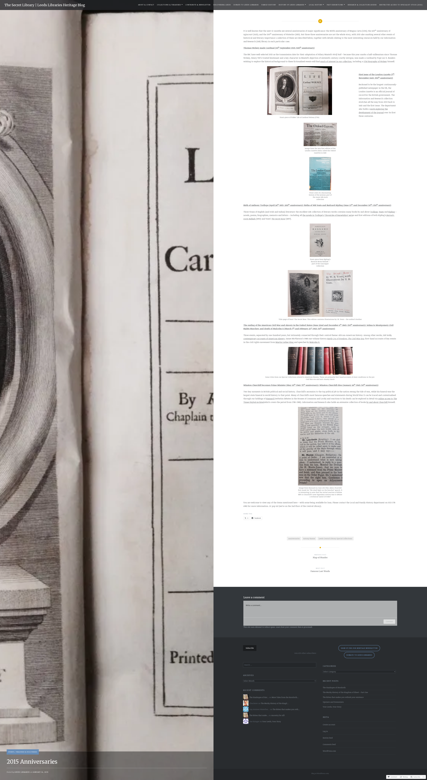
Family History (268, 5)
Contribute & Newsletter (197, 5)
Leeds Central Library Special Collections (335, 538)
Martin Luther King (285, 342)
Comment (389, 621)
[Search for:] (279, 665)
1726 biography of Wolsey (375, 61)
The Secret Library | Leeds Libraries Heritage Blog (44, 5)
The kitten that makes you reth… (286, 709)
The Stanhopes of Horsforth (334, 687)
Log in (325, 731)
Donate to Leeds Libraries (246, 5)
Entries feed (328, 738)
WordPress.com (329, 751)
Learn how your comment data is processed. (294, 627)
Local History (315, 5)
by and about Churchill (377, 402)
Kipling (391, 211)
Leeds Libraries (22, 772)
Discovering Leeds (222, 5)
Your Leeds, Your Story (332, 707)
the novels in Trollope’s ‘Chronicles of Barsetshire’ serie (327, 215)
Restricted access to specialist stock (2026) (401, 5)
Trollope (374, 211)
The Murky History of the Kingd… (275, 703)
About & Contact (146, 5)
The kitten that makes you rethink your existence (343, 697)
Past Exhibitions (335, 5)
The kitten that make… (259, 715)
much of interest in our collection (335, 61)
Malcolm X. (314, 342)
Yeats (381, 211)
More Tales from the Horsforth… (285, 697)
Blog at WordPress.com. (320, 773)
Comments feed (329, 744)
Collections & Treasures (169, 5)
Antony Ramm (309, 538)
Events (11, 752)
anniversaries (294, 538)
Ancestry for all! (278, 715)
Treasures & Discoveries (26, 752)
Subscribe (250, 648)
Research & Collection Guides (362, 5)
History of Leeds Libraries (291, 5)
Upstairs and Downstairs (333, 702)
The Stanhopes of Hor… (259, 697)
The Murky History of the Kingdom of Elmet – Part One (345, 692)
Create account (329, 724)
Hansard (270, 398)
